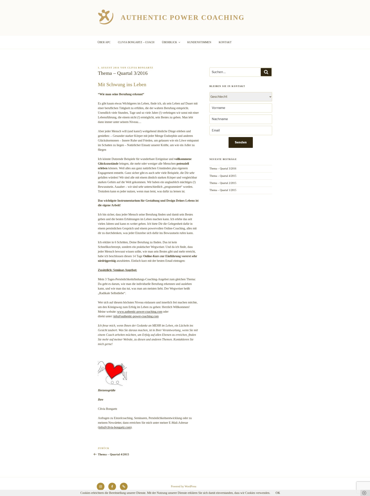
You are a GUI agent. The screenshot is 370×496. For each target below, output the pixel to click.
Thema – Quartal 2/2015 (222, 183)
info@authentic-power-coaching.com (136, 316)
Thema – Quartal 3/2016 (222, 168)
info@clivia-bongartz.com (115, 427)
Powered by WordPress (183, 486)
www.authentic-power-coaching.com (139, 311)
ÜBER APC (104, 42)
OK (278, 492)
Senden (241, 142)
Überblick (169, 42)
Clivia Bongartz (140, 68)
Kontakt (225, 42)
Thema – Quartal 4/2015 (222, 175)
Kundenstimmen (199, 42)
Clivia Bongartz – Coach (136, 42)
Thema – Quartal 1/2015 (222, 190)
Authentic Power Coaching (183, 17)
